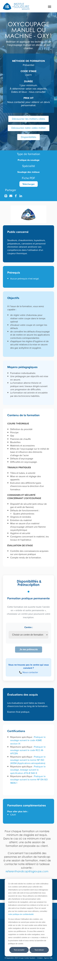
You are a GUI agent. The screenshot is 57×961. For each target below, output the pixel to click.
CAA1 (13, 814)
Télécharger (28, 184)
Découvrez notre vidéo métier (28, 128)
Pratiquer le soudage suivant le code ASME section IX (28, 740)
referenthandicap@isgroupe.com (27, 871)
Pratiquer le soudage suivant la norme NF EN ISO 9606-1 (29, 779)
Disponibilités (28, 137)
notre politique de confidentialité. (21, 914)
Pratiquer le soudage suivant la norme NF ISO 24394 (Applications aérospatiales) (28, 760)
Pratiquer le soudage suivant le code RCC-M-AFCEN (28, 750)
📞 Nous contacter (28, 672)
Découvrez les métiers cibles (28, 119)
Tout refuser (39, 950)
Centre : (28, 627)
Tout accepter (19, 950)
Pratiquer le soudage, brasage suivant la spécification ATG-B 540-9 (28, 770)
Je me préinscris (28, 649)
